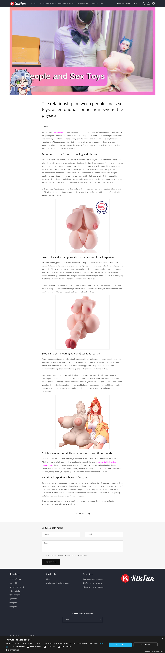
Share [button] (46, 126)
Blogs (48, 579)
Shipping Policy (15, 591)
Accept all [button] (120, 645)
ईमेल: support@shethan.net (93, 579)
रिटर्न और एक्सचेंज (15, 595)
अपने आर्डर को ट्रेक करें (17, 587)
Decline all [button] (145, 645)
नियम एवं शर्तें (13, 603)
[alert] (82, 644)
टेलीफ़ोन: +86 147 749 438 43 (92, 583)
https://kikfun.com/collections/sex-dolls (58, 504)
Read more (101, 643)
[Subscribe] (100, 619)
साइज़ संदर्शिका (14, 583)
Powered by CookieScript (154, 652)
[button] (36, 3)
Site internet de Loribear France (57, 583)
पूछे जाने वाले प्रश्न (15, 579)
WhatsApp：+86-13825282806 (93, 587)
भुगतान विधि (13, 599)
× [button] (162, 639)
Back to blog (84, 513)
